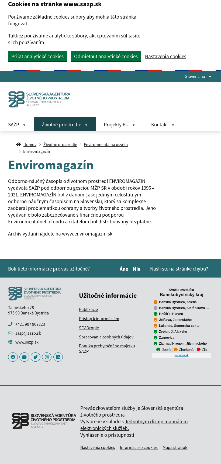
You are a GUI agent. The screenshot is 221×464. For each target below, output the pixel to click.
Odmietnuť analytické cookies (106, 56)
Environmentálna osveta (106, 144)
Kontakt (160, 124)
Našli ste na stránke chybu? (179, 268)
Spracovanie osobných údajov (106, 337)
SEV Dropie (89, 327)
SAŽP (14, 124)
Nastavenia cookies (165, 56)
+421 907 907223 (30, 324)
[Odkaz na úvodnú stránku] (39, 99)
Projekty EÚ (117, 124)
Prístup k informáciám (99, 318)
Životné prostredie (62, 124)
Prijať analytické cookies (37, 56)
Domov (29, 144)
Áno (125, 269)
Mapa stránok (175, 447)
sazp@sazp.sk (28, 333)
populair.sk (181, 355)
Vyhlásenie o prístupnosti (107, 435)
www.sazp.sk (27, 342)
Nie (137, 269)
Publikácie (88, 309)
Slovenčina (195, 76)
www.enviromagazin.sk (87, 233)
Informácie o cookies (139, 447)
